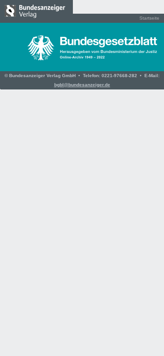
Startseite (149, 18)
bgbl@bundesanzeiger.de (82, 84)
